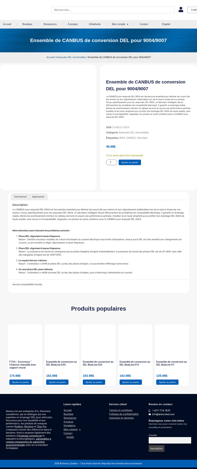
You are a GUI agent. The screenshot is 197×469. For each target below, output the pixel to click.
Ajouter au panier (129, 162)
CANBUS (131, 137)
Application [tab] (38, 196)
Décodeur (142, 137)
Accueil (7, 24)
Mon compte (118, 24)
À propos (73, 24)
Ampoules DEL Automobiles (71, 57)
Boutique (27, 24)
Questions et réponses (121, 418)
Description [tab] (20, 196)
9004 (122, 137)
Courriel (153, 435)
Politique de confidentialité (124, 414)
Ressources (50, 24)
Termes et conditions (120, 410)
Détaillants (95, 24)
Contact (144, 24)
